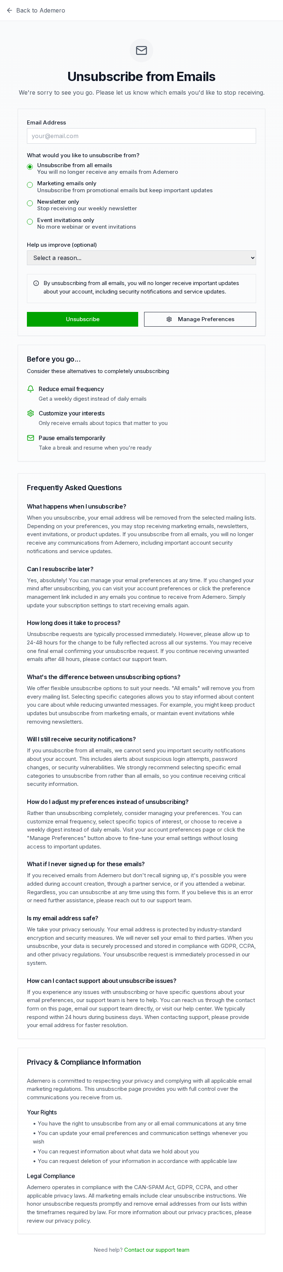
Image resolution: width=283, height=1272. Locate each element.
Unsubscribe (82, 319)
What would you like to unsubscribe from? (83, 155)
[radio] (30, 167)
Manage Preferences (206, 319)
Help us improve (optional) (62, 244)
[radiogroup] (141, 196)
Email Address (46, 122)
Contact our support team (156, 1249)
